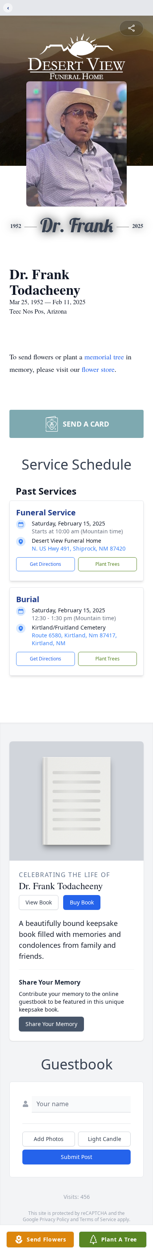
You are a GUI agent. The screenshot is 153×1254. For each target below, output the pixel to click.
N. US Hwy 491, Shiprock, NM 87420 (79, 548)
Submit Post (76, 1157)
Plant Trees (107, 564)
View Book (39, 902)
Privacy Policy (54, 1219)
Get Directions (45, 564)
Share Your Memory (51, 1024)
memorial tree (104, 356)
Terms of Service (98, 1219)
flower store (98, 369)
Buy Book (82, 902)
